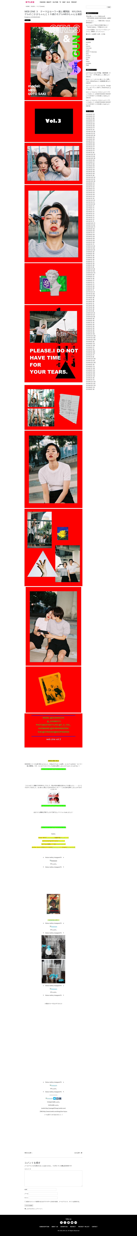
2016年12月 (89, 313)
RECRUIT (73, 1226)
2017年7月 (89, 299)
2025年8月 (89, 116)
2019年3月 (89, 263)
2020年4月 (89, 238)
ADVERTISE (64, 1226)
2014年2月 (89, 378)
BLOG (68, 2)
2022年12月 (89, 177)
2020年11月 (89, 225)
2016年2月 (89, 332)
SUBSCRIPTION (44, 1226)
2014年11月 (89, 360)
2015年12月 (89, 336)
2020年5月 (89, 236)
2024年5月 (89, 145)
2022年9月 (89, 183)
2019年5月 (89, 259)
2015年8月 (89, 343)
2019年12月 (89, 246)
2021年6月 (89, 211)
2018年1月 (89, 290)
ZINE (87, 65)
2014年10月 (89, 362)
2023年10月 (89, 158)
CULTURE (55, 2)
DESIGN (88, 42)
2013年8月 (89, 389)
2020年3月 (89, 240)
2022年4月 (89, 192)
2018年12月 (89, 269)
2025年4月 (89, 124)
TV (60, 2)
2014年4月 (89, 374)
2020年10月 (89, 227)
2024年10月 (89, 135)
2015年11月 (89, 337)
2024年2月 (89, 150)
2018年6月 (89, 280)
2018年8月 (89, 276)
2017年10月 (89, 295)
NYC (87, 54)
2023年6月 (89, 166)
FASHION (42, 2)
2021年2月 (89, 219)
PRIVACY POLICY (83, 1226)
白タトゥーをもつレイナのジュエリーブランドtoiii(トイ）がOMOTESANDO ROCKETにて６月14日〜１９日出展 (98, 94)
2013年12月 (89, 381)
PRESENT (74, 2)
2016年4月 (89, 328)
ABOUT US (55, 1226)
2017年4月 (89, 305)
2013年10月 (89, 385)
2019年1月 (89, 267)
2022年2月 (89, 196)
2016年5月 (89, 326)
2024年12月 (89, 131)
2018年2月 (89, 288)
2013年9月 (89, 387)
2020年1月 (89, 244)
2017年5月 (89, 303)
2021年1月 (89, 221)
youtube (88, 63)
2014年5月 (89, 372)
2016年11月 (89, 315)
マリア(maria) (40, 6)
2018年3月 (89, 286)
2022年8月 (89, 185)
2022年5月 (89, 190)
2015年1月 (89, 357)
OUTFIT (88, 55)
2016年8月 (89, 320)
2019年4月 (89, 261)
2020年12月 (89, 223)
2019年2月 (89, 265)
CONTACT (94, 1226)
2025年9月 (89, 114)
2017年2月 (89, 309)
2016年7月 (89, 322)
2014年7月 (89, 368)
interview (88, 48)
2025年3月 (89, 126)
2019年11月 (89, 248)
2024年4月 (89, 147)
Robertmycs (105, 87)
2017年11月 (89, 294)
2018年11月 (89, 271)
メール (26, 1193)
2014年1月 (89, 379)
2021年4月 (89, 215)
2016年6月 (89, 324)
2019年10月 (89, 250)
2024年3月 (89, 148)
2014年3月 (89, 376)
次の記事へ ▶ (78, 1153)
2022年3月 (89, 194)
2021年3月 (89, 217)
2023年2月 (89, 173)
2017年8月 (89, 297)
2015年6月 (89, 347)
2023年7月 (89, 164)
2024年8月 (89, 139)
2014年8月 (89, 366)
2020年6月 (89, 234)
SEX (87, 59)
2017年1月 (89, 311)
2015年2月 (89, 355)
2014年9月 (89, 364)
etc (87, 44)
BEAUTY (49, 2)
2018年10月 (89, 273)
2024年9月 (89, 137)
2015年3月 (89, 353)
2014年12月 (89, 358)
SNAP (63, 2)
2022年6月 (89, 189)
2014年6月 (89, 370)
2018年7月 (89, 278)
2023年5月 (89, 168)
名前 (25, 1189)
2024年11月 (89, 133)
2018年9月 (89, 274)
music (88, 50)
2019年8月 (89, 253)
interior (88, 46)
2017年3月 (89, 307)
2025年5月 (89, 122)
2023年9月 (89, 160)
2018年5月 (89, 282)
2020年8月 (89, 231)
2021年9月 (89, 206)
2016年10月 (89, 316)
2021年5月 (89, 213)
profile (88, 57)
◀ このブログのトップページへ (33, 1209)
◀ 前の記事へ (28, 1153)
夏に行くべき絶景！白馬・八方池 (95, 34)
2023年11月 (89, 156)
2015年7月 (89, 345)
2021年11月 (89, 202)
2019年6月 (89, 257)
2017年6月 (89, 301)
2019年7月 (89, 255)
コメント (27, 1169)
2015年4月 (89, 351)
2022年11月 (89, 179)
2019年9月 (89, 252)
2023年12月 (89, 154)
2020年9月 (89, 229)
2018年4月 (89, 284)
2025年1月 (89, 129)
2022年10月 (89, 181)
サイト (26, 1198)
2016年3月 (89, 330)
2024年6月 (89, 143)
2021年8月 (89, 208)
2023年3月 (89, 171)
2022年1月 (89, 198)
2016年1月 (89, 334)
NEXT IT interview (91, 52)
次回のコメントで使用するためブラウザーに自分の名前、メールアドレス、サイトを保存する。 (53, 1201)
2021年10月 (89, 204)
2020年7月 (89, 232)
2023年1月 (89, 175)
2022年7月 (89, 187)
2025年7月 (89, 118)
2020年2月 (89, 242)
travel (87, 61)
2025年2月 (89, 127)
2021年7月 (89, 210)
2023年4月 (89, 169)
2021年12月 (89, 200)
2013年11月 (89, 383)
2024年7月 (89, 141)
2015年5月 (89, 349)
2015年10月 (89, 339)
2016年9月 (89, 318)
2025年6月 (89, 120)
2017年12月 (89, 292)
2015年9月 (89, 341)
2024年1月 (89, 152)
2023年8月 (89, 162)
